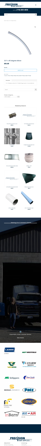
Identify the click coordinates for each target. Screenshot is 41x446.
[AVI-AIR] (28, 415)
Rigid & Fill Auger (22, 75)
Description (8, 80)
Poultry (17, 75)
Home (5, 20)
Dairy (7, 20)
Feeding (11, 75)
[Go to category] (19, 96)
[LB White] (10, 352)
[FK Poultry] (8, 405)
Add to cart (20, 70)
